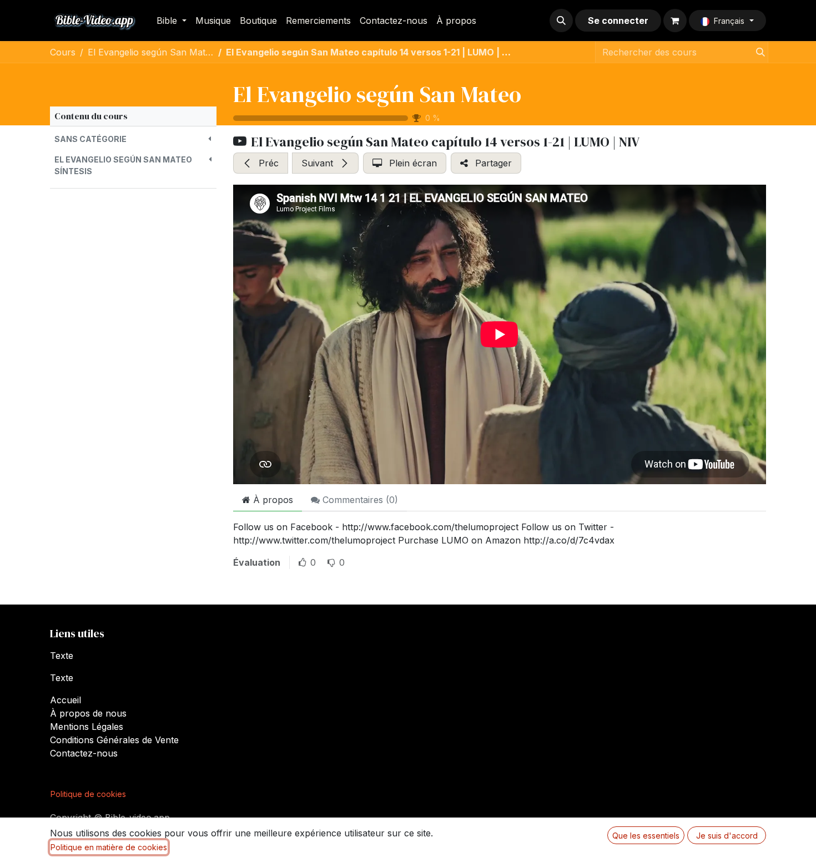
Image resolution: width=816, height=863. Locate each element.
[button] (561, 20)
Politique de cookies (88, 794)
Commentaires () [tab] (359, 499)
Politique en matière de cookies (109, 847)
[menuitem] (171, 20)
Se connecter (618, 20)
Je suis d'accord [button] (727, 835)
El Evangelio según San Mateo (377, 94)
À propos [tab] (271, 499)
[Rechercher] (757, 52)
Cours (62, 52)
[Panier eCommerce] (675, 20)
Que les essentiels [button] (645, 835)
